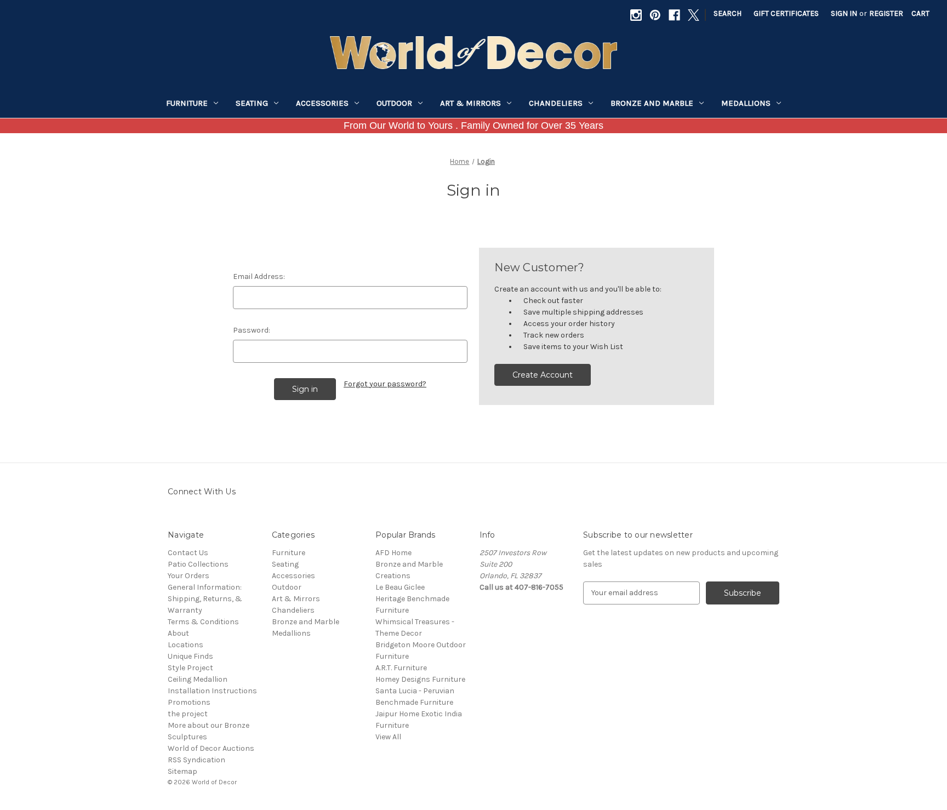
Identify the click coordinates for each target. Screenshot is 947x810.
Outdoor (394, 103)
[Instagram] (636, 15)
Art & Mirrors (470, 103)
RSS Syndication (196, 760)
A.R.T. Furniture (401, 667)
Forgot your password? (385, 384)
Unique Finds (190, 656)
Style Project (190, 667)
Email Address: (259, 276)
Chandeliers (556, 103)
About (178, 633)
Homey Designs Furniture (420, 679)
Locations (185, 644)
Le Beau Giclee (400, 587)
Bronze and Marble (652, 103)
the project (188, 713)
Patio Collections (198, 564)
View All (388, 736)
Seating (252, 103)
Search (727, 13)
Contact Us (188, 552)
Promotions (189, 702)
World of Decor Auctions (211, 748)
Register (886, 13)
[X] (693, 15)
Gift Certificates (786, 13)
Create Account (542, 375)
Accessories (322, 103)
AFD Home (393, 552)
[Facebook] (674, 15)
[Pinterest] (655, 15)
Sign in (844, 13)
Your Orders (188, 575)
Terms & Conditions (203, 621)
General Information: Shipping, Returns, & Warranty (205, 599)
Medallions (746, 103)
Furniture (187, 103)
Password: (251, 330)
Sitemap (182, 771)
